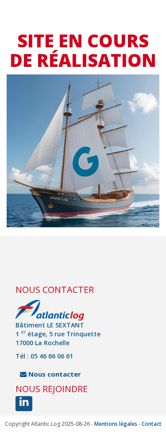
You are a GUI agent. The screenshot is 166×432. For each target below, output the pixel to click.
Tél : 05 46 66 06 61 (44, 356)
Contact (152, 424)
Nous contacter (54, 374)
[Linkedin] (23, 403)
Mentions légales (115, 424)
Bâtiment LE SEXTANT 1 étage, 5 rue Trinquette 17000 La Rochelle (57, 334)
